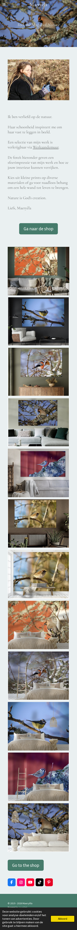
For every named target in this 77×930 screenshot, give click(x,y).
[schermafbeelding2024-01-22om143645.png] (38, 777)
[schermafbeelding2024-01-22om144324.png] (38, 523)
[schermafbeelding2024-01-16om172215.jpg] (38, 372)
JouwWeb (22, 907)
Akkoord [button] (62, 918)
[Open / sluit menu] (4, 4)
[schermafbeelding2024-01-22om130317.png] (38, 827)
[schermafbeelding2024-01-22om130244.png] (38, 422)
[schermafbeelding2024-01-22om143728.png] (38, 473)
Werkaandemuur (46, 147)
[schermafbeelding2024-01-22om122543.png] (38, 321)
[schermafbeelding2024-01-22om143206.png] (38, 675)
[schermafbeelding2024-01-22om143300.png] (38, 625)
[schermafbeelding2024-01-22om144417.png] (38, 574)
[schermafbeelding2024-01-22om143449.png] (38, 726)
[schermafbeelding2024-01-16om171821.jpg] (38, 271)
